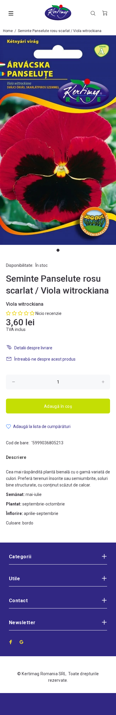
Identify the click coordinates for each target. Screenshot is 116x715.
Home (8, 31)
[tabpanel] (58, 140)
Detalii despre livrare (33, 347)
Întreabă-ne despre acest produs (45, 359)
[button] (20, 313)
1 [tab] (58, 250)
